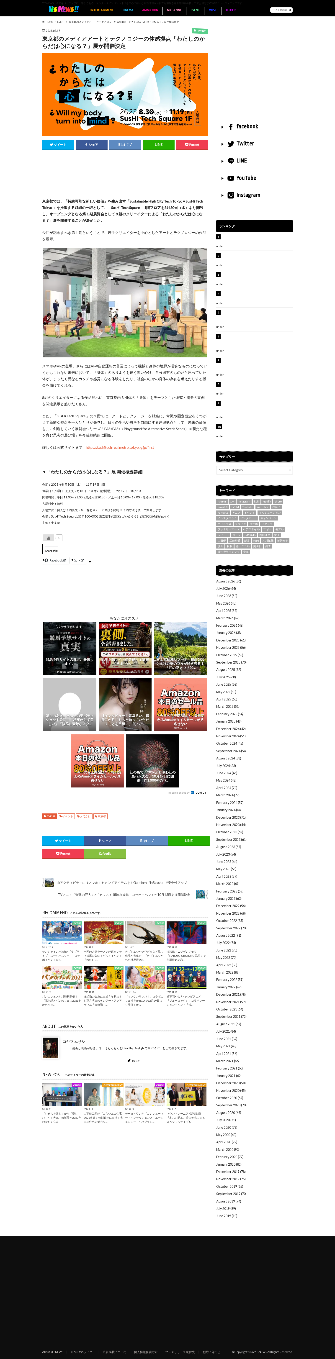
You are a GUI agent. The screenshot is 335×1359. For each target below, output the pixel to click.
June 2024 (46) (226, 773)
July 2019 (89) (226, 1208)
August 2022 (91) (228, 935)
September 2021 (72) (231, 1016)
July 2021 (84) (226, 1031)
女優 (276, 535)
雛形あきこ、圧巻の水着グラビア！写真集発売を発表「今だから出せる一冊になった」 (256, 258)
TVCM (235, 507)
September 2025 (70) (231, 662)
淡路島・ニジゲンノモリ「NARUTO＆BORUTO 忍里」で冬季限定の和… (186, 956)
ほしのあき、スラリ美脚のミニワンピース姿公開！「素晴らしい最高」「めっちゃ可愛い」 (256, 429)
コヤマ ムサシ (74, 1041)
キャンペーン (268, 518)
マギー (267, 529)
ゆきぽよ (223, 512)
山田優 (222, 540)
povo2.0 (222, 507)
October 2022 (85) (229, 921)
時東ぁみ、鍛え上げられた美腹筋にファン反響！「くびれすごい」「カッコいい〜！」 (255, 296)
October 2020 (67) (229, 1098)
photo (278, 501)
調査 (268, 546)
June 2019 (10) (226, 1216)
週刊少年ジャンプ (229, 552)
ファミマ (267, 524)
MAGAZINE (174, 10)
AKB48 (222, 501)
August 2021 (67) (228, 1024)
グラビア (240, 524)
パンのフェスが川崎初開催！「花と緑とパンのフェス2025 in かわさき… (61, 1000)
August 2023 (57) (228, 847)
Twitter (136, 1060)
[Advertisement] (125, 179)
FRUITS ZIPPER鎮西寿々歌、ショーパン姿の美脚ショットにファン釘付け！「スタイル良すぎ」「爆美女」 (257, 317)
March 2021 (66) (228, 1061)
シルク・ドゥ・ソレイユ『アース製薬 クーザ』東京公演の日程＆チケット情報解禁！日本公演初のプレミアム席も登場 (257, 365)
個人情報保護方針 (146, 1352)
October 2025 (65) (229, 655)
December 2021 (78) (231, 994)
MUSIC (213, 10)
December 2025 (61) (231, 640)
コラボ (254, 524)
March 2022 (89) (228, 972)
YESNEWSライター (83, 1352)
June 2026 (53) (226, 596)
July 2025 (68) (226, 677)
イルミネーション (270, 512)
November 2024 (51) (231, 736)
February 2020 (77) (229, 1157)
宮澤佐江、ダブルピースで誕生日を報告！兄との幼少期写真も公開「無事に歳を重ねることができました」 (256, 408)
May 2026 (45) (226, 603)
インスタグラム (227, 518)
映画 (256, 540)
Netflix (267, 501)
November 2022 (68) (231, 913)
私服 (229, 546)
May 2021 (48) (226, 1046)
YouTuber (262, 507)
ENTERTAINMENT (102, 10)
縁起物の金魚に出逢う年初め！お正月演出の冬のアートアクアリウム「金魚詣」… (103, 1000)
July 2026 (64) (226, 588)
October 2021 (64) (229, 1009)
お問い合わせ (211, 1352)
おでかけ (85, 816)
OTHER (231, 10)
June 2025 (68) (226, 684)
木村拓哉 (268, 540)
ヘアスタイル (251, 529)
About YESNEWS (52, 1352)
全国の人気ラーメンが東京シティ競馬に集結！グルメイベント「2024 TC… (103, 956)
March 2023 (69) (228, 884)
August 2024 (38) (228, 758)
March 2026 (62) (228, 618)
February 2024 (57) (229, 803)
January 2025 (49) (229, 721)
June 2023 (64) (226, 862)
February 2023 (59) (229, 891)
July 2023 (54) (226, 854)
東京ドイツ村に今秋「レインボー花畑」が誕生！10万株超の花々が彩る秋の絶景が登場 (255, 277)
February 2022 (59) (229, 980)
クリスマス (224, 524)
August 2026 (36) (228, 581)
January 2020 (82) (229, 1164)
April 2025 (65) (226, 699)
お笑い (276, 507)
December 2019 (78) (231, 1172)
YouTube (246, 178)
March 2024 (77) (228, 795)
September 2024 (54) (231, 751)
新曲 (247, 540)
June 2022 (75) (226, 950)
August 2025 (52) (228, 670)
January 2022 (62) (229, 987)
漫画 (220, 546)
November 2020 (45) (231, 1090)
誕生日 (257, 546)
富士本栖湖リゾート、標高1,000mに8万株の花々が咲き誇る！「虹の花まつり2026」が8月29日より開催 (258, 341)
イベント (67, 816)
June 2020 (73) (226, 1127)
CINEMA (128, 10)
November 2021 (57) (231, 1002)
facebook (247, 126)
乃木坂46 (249, 535)
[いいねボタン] (48, 537)
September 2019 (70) (231, 1194)
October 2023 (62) (229, 832)
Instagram (248, 195)
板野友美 (282, 540)
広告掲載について (114, 1352)
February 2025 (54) (229, 714)
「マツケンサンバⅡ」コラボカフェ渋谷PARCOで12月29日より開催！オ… (144, 1000)
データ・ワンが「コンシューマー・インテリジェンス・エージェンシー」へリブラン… (144, 1117)
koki (256, 501)
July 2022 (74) (226, 943)
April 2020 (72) (226, 1142)
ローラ (236, 535)
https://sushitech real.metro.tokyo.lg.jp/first (120, 447)
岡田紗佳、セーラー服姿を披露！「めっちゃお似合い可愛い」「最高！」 (256, 239)
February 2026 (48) (229, 625)
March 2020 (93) (228, 1149)
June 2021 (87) (226, 1039)
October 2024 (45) (229, 743)
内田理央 (264, 535)
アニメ (236, 512)
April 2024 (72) (226, 788)
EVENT (195, 10)
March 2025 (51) (228, 706)
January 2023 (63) (229, 898)
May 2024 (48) (226, 780)
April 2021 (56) (226, 1054)
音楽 (246, 552)
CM (232, 501)
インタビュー (248, 518)
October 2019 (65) (229, 1186)
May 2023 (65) (226, 869)
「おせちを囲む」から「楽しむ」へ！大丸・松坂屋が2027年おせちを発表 (61, 1117)
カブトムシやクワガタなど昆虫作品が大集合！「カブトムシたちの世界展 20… (144, 956)
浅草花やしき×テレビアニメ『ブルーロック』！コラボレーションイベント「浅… (186, 1000)
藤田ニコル (243, 546)
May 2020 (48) (226, 1135)
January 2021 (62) (229, 1076)
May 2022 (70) (226, 957)
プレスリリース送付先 (180, 1352)
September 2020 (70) (231, 1105)
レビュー (223, 535)
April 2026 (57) (226, 611)
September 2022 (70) (231, 928)
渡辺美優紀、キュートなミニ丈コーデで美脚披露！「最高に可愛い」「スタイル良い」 (256, 386)
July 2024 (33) (226, 766)
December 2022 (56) (231, 906)
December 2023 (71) (231, 817)
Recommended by (179, 792)
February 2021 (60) (229, 1068)
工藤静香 (234, 540)
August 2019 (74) (228, 1201)
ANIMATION (150, 10)
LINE (242, 160)
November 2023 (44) (231, 825)
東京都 (102, 816)
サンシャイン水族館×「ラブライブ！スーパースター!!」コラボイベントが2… (61, 956)
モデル (279, 529)
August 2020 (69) (228, 1113)
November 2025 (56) (231, 647)
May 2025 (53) (226, 692)
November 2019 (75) (231, 1179)
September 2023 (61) (231, 839)
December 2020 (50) (231, 1083)
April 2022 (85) (226, 965)
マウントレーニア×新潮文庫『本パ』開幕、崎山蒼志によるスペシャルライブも (186, 1117)
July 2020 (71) (226, 1120)
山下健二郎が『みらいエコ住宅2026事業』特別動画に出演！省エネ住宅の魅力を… (103, 1117)
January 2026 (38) (229, 633)
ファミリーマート (229, 529)
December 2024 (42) (231, 729)
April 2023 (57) (226, 876)
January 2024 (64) (229, 810)
